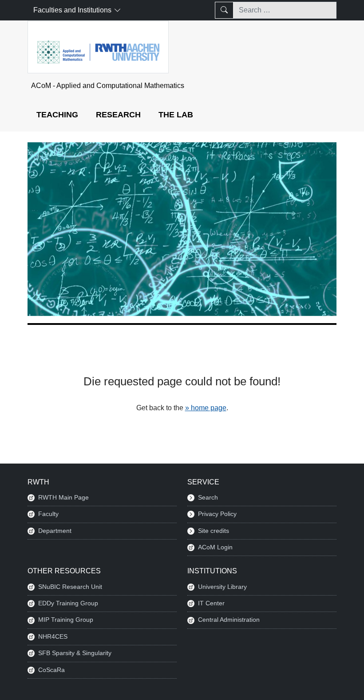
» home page (205, 408)
